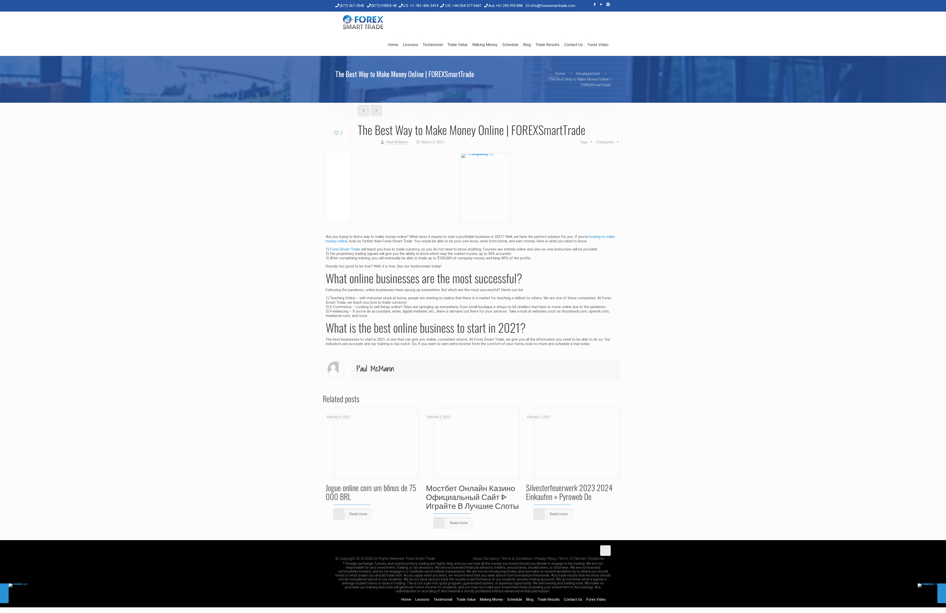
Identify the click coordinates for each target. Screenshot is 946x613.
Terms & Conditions (516, 558)
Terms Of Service (572, 558)
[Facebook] (594, 4)
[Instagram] (608, 4)
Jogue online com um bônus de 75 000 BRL (371, 492)
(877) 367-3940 (351, 5)
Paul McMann (397, 142)
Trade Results (549, 599)
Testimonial (443, 599)
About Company (486, 558)
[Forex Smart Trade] (362, 23)
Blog (529, 599)
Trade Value (466, 599)
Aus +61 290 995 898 (505, 5)
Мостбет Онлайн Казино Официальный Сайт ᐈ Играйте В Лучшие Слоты (472, 496)
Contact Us (573, 599)
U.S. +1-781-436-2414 (420, 5)
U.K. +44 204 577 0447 (463, 5)
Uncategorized (588, 73)
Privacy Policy (545, 558)
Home (560, 73)
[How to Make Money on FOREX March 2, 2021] (932, 593)
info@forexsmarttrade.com (553, 5)
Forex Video (596, 599)
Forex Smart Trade (345, 249)
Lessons (422, 599)
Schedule (514, 599)
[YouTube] (601, 4)
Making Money (491, 599)
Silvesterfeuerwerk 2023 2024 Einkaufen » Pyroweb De (569, 492)
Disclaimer (596, 558)
